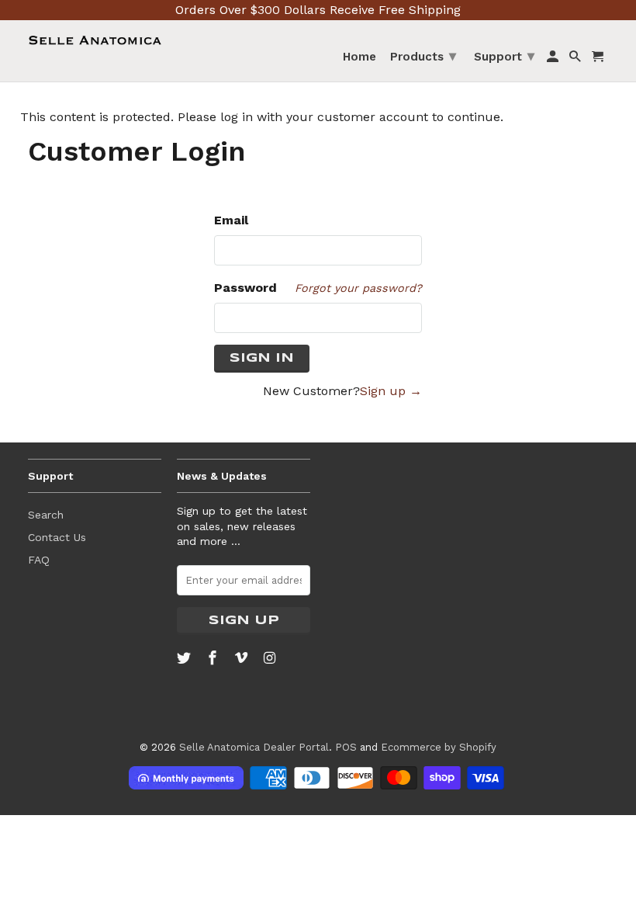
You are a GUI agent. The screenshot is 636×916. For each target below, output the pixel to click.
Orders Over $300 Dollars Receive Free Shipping (318, 9)
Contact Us (57, 537)
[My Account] (554, 60)
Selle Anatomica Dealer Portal (254, 747)
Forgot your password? (358, 288)
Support (504, 55)
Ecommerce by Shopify (438, 747)
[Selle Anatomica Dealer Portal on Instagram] (270, 658)
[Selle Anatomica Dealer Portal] (94, 40)
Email (231, 220)
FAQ (39, 559)
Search (46, 514)
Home (359, 57)
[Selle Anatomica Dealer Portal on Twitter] (185, 658)
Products (423, 55)
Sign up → (391, 390)
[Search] (576, 60)
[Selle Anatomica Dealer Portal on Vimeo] (242, 658)
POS (346, 747)
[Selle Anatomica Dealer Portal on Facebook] (214, 658)
